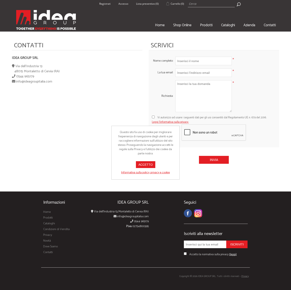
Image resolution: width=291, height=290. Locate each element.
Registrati (105, 4)
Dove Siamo (50, 246)
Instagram (198, 213)
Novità (47, 240)
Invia (214, 160)
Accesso (123, 4)
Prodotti (206, 25)
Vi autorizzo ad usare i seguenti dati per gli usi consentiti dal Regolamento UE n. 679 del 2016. (209, 119)
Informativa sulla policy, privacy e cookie (145, 172)
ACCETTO (145, 164)
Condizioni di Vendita (56, 229)
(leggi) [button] (233, 254)
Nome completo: (163, 60)
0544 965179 (25, 76)
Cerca (238, 4)
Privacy (47, 235)
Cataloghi (228, 25)
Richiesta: (167, 96)
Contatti (270, 25)
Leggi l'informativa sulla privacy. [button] (170, 122)
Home (160, 25)
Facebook (188, 213)
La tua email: (165, 72)
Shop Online (182, 25)
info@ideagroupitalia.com (34, 81)
